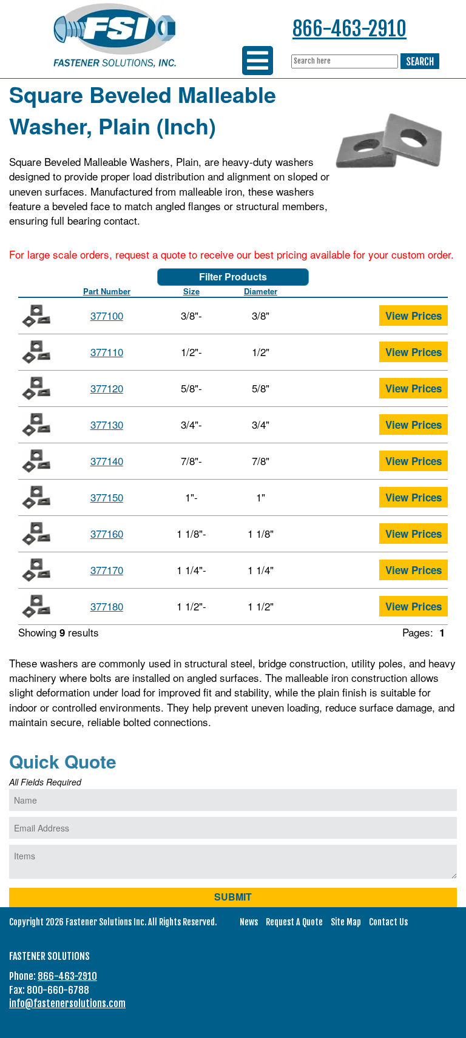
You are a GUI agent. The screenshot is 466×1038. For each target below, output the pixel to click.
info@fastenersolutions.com (67, 1003)
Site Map (346, 922)
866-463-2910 (349, 28)
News (249, 922)
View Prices (413, 315)
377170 (106, 569)
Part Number (106, 291)
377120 (106, 387)
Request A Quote (294, 922)
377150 (106, 496)
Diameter (260, 291)
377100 (106, 315)
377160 (106, 533)
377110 (106, 351)
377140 (106, 460)
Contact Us (388, 922)
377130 (106, 424)
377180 (106, 605)
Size (191, 291)
